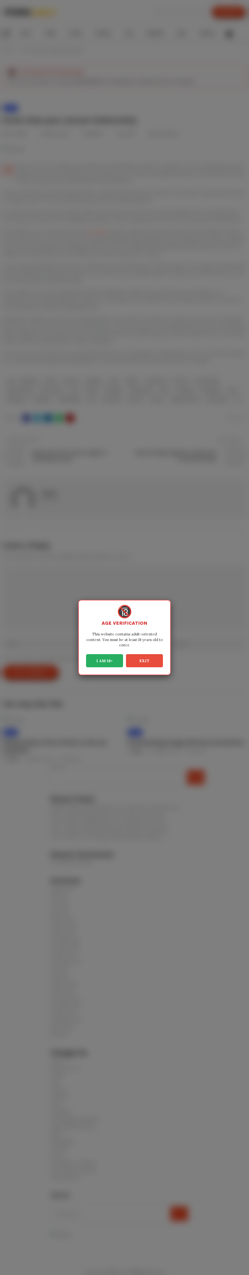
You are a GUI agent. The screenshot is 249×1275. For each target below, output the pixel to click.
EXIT (144, 660)
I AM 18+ (104, 660)
